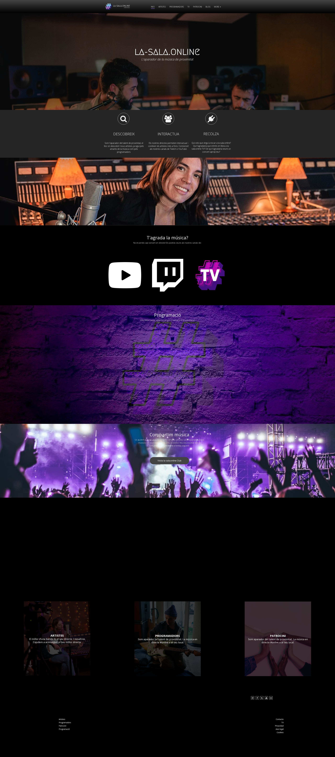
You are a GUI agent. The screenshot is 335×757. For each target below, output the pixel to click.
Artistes (62, 719)
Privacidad (279, 726)
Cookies (280, 732)
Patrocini (62, 726)
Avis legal (280, 729)
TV (282, 722)
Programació (64, 729)
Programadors (65, 722)
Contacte (280, 719)
